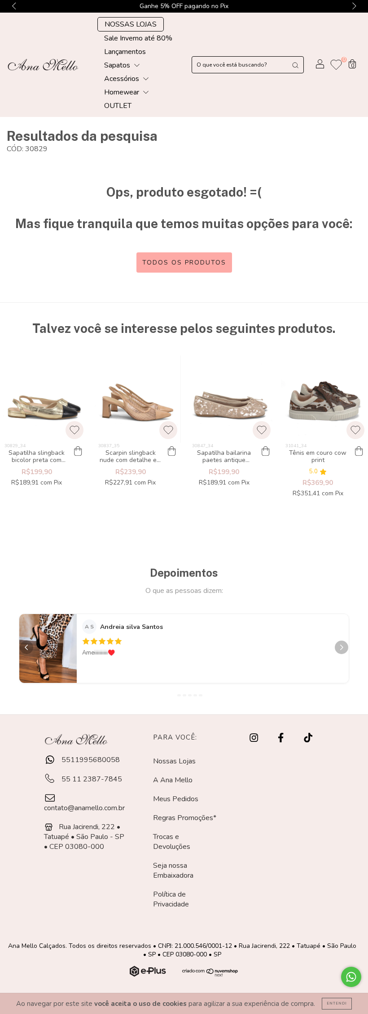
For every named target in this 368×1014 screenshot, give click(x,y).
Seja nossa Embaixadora (173, 870)
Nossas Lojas (174, 761)
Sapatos (118, 65)
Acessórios (122, 79)
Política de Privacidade (171, 899)
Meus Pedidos (175, 799)
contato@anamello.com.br (84, 808)
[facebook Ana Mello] (282, 738)
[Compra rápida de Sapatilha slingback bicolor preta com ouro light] (78, 452)
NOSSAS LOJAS (131, 24)
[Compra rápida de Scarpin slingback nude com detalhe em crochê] (172, 452)
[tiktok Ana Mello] (308, 738)
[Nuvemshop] (149, 974)
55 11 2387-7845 (91, 779)
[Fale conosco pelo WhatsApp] (351, 977)
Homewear (122, 92)
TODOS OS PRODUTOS (184, 262)
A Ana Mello (173, 780)
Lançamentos (125, 52)
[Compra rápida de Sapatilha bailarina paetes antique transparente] (265, 452)
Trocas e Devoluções (171, 842)
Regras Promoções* (184, 818)
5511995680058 (90, 760)
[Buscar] (295, 65)
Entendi (337, 1003)
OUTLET (117, 106)
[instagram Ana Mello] (255, 738)
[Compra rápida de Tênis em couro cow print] (359, 452)
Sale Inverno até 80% (138, 38)
